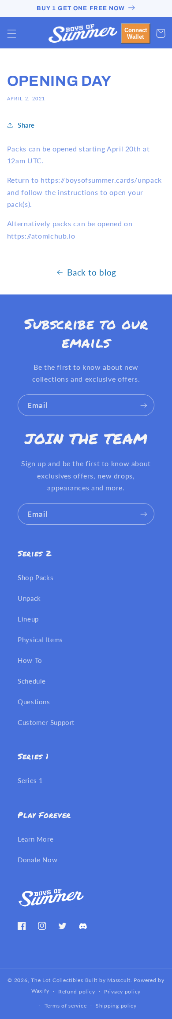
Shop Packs (35, 577)
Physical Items (40, 640)
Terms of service (66, 1005)
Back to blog (91, 272)
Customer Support (46, 722)
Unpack (29, 598)
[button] (11, 33)
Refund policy (76, 991)
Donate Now (37, 860)
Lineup (28, 619)
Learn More (35, 839)
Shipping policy (116, 1005)
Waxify (40, 991)
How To (30, 660)
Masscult (119, 980)
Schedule (32, 681)
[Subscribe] (144, 405)
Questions (34, 702)
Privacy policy (122, 991)
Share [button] (26, 125)
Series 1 (30, 780)
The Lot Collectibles (57, 980)
